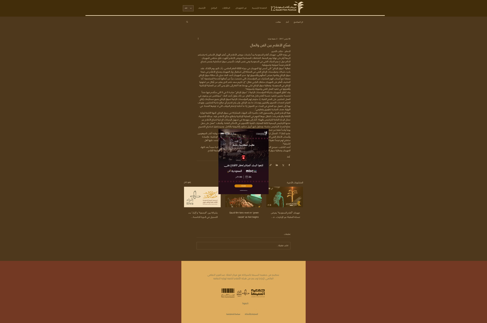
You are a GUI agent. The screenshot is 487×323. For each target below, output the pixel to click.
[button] (243, 185)
